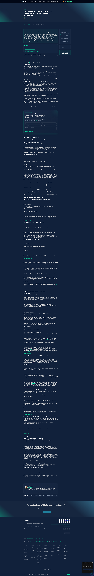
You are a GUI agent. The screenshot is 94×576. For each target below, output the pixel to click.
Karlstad (31, 541)
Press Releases (66, 551)
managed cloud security (27, 353)
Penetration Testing (39, 552)
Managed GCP (25, 552)
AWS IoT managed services (28, 220)
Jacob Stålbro (30, 486)
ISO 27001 (36, 343)
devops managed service (27, 433)
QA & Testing (59, 554)
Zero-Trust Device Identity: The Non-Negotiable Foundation (32, 51)
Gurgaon (60, 541)
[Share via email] (64, 47)
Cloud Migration (32, 547)
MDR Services (39, 551)
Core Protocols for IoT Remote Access (64, 33)
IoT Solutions (45, 555)
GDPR (24, 349)
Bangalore (52, 541)
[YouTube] (28, 533)
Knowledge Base (29, 24)
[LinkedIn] (25, 533)
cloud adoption (47, 339)
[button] (92, 574)
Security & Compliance (42, 1)
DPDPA (29, 351)
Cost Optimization (26, 556)
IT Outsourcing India (37, 538)
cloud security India (26, 288)
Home (24, 24)
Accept (68, 574)
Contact (65, 558)
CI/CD (56, 284)
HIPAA (38, 562)
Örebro (47, 541)
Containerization (33, 557)
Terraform (33, 383)
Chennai (56, 541)
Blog (64, 548)
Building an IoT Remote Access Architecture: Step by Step (63, 40)
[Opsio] (24, 1)
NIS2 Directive (30, 349)
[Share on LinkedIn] (61, 47)
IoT (29, 62)
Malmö (43, 541)
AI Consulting (45, 548)
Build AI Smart (45, 558)
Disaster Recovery (26, 559)
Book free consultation (29, 131)
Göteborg (39, 541)
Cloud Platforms (53, 1)
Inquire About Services (87, 570)
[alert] (87, 567)
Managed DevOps (33, 554)
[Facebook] (26, 533)
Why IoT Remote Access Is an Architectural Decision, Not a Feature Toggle (65, 32)
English (64, 1)
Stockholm (35, 541)
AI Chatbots (45, 552)
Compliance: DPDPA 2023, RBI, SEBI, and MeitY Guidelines (64, 37)
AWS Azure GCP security (27, 387)
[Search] (62, 1)
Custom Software (59, 547)
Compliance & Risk (39, 556)
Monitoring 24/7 (26, 555)
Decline (65, 574)
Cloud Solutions (31, 1)
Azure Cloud (52, 548)
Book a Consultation (65, 53)
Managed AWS (26, 549)
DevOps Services (33, 553)
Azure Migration (33, 550)
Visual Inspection (46, 551)
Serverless (52, 555)
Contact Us (69, 1)
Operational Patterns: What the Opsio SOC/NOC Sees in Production (64, 38)
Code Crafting (48, 1)
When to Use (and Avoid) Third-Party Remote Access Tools (64, 41)
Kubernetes (52, 551)
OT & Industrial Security (40, 548)
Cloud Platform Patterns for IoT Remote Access (31, 50)
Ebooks (65, 555)
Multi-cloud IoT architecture (28, 258)
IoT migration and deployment (28, 414)
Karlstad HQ (43, 538)
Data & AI (36, 1)
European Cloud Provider (30, 538)
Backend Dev (59, 550)
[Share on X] (62, 47)
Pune (63, 541)
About (58, 1)
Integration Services (59, 553)
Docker (51, 552)
